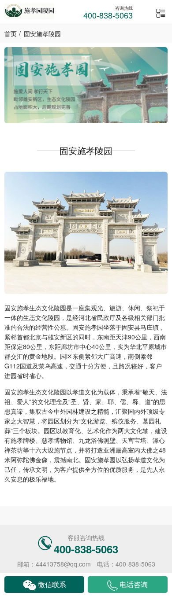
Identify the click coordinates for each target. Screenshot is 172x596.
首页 (10, 33)
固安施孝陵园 (42, 33)
